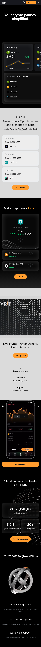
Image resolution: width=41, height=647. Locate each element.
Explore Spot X (21, 187)
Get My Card (20, 356)
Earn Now (20, 277)
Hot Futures (22, 77)
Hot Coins (11, 77)
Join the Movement (20, 539)
